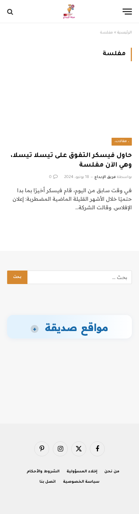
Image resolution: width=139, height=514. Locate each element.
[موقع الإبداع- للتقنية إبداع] (69, 11)
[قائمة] (127, 12)
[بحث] (11, 12)
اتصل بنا (48, 482)
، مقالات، (121, 141)
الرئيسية (124, 33)
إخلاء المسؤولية (82, 472)
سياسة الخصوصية (81, 482)
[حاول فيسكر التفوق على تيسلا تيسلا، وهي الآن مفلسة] (69, 110)
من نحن (111, 472)
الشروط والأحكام (43, 472)
